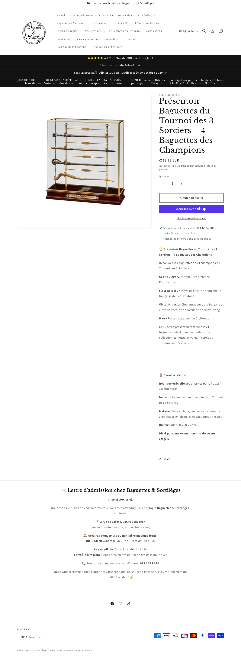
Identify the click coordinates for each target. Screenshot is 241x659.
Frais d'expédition (184, 165)
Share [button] (166, 459)
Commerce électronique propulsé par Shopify (70, 650)
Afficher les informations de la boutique (187, 238)
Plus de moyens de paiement (191, 217)
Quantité (164, 176)
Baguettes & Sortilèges (36, 650)
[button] (145, 15)
